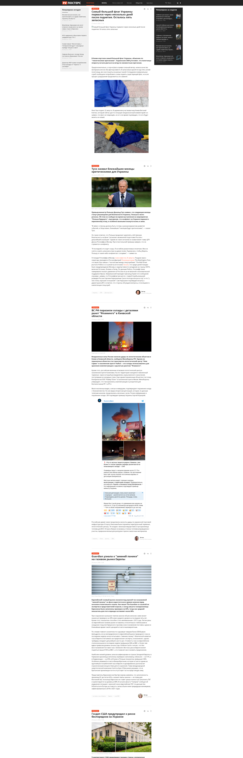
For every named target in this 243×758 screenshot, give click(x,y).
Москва (129, 3)
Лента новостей (117, 3)
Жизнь (104, 3)
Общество (139, 3)
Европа (110, 696)
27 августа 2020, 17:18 (98, 23)
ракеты (107, 538)
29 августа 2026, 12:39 (98, 562)
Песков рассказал (128, 260)
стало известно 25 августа (124, 258)
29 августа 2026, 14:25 (98, 175)
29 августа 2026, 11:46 (98, 720)
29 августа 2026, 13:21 (98, 319)
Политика (90, 3)
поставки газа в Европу (99, 696)
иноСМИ (117, 696)
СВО (101, 292)
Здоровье (149, 3)
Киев (101, 538)
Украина (95, 292)
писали (126, 265)
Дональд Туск (108, 292)
